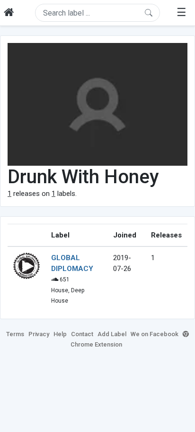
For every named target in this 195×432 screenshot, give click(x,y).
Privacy (38, 334)
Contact (82, 334)
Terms (15, 334)
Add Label (112, 334)
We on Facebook (154, 334)
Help (60, 334)
